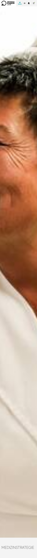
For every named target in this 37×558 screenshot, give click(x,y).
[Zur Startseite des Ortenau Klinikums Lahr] (8, 3)
